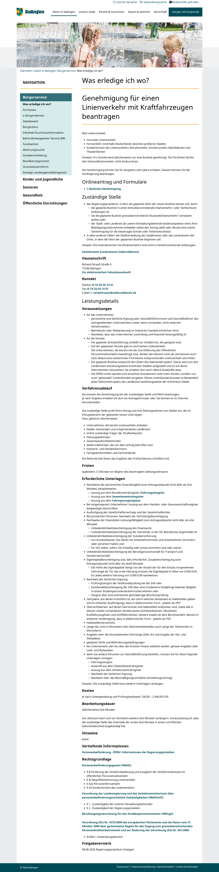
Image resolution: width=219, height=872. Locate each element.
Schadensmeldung (35, 155)
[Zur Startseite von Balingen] (30, 12)
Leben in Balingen (64, 12)
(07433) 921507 (97, 289)
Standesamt (30, 121)
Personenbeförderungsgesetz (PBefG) (106, 765)
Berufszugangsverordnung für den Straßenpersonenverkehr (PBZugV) (127, 814)
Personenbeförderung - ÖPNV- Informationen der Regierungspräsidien (128, 752)
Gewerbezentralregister (128, 496)
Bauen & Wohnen (139, 12)
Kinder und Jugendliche (43, 179)
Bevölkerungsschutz (36, 161)
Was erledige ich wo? (37, 104)
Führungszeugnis (152, 492)
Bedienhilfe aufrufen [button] (185, 2)
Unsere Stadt (87, 12)
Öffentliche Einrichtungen (45, 203)
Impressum (123, 867)
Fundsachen (31, 144)
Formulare (29, 110)
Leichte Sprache (126, 2)
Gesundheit (33, 195)
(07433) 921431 (102, 285)
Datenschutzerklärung (143, 867)
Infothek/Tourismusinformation (43, 132)
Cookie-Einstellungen (187, 867)
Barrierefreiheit (165, 867)
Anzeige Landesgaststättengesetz (44, 172)
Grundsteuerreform (35, 167)
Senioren (30, 187)
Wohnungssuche (34, 150)
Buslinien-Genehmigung (105, 189)
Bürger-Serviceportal (185, 12)
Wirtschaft (160, 12)
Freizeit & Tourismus (111, 12)
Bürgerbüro (30, 127)
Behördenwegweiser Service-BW (44, 138)
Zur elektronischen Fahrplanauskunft (106, 272)
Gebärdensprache (155, 2)
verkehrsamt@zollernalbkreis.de (114, 293)
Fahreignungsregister (126, 500)
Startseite (26, 71)
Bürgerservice (66, 71)
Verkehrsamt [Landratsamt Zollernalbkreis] (110, 252)
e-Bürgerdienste (33, 115)
